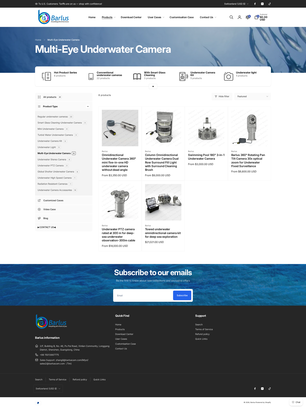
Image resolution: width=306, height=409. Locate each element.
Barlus (252, 402)
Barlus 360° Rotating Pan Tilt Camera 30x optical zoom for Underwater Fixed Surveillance (248, 160)
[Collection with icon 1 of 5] (153, 86)
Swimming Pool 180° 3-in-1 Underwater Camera (206, 156)
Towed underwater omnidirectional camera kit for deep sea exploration (163, 233)
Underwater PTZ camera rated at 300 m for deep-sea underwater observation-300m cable (118, 235)
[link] (68, 4)
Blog (45, 218)
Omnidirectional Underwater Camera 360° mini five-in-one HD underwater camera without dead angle (119, 162)
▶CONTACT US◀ (47, 227)
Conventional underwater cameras (109, 73)
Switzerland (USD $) (234, 3)
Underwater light (246, 72)
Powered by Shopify (263, 402)
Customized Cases (53, 200)
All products (52, 97)
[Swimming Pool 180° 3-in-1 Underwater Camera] (206, 140)
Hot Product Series (65, 72)
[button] (108, 17)
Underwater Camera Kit (202, 73)
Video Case (49, 209)
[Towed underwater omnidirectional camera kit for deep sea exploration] (163, 214)
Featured (242, 96)
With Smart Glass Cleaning (154, 73)
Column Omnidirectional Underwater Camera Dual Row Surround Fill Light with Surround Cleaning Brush (162, 162)
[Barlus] (51, 328)
